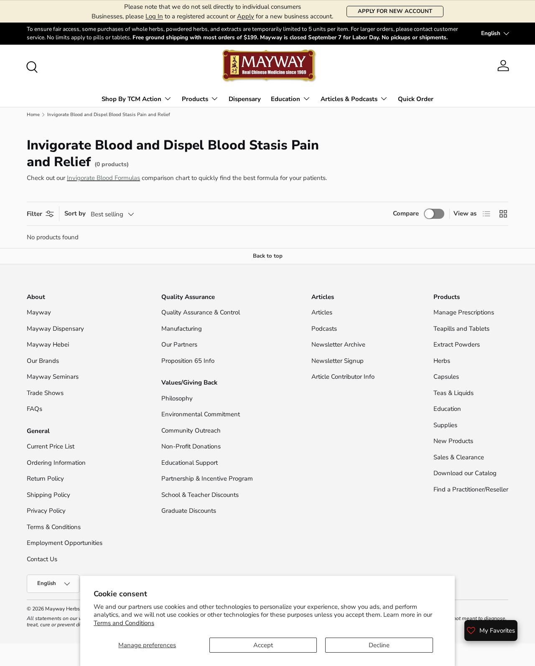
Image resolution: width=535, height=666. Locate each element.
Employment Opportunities (64, 543)
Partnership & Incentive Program (207, 478)
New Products (453, 441)
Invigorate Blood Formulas (103, 178)
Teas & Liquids (453, 393)
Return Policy (45, 478)
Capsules (446, 376)
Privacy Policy (46, 510)
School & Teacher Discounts (200, 495)
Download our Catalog (465, 473)
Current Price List (50, 446)
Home (33, 114)
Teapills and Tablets (461, 328)
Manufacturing (181, 328)
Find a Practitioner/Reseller (470, 489)
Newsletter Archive (338, 344)
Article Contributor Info (342, 376)
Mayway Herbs (62, 608)
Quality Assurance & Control (200, 312)
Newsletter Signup (337, 361)
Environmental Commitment (200, 414)
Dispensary (245, 99)
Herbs (441, 361)
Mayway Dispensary (55, 328)
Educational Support (189, 462)
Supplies (445, 425)
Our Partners (179, 344)
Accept (263, 645)
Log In (154, 16)
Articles (321, 312)
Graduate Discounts (188, 510)
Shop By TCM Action (131, 99)
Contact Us (43, 559)
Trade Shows (45, 393)
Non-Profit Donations (191, 446)
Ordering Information (56, 462)
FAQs (34, 409)
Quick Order (415, 99)
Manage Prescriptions (463, 312)
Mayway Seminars (53, 376)
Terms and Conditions (124, 623)
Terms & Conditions (54, 527)
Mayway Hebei (48, 344)
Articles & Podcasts (349, 99)
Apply (245, 16)
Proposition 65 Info (187, 361)
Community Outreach (191, 430)
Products (195, 99)
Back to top (268, 256)
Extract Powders (456, 344)
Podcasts (324, 328)
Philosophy (177, 398)
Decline (379, 645)
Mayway (39, 312)
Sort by (75, 213)
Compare (406, 213)
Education (285, 99)
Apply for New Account (395, 11)
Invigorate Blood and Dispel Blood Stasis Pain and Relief (108, 114)
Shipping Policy (48, 495)
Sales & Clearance (458, 457)
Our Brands (43, 361)
